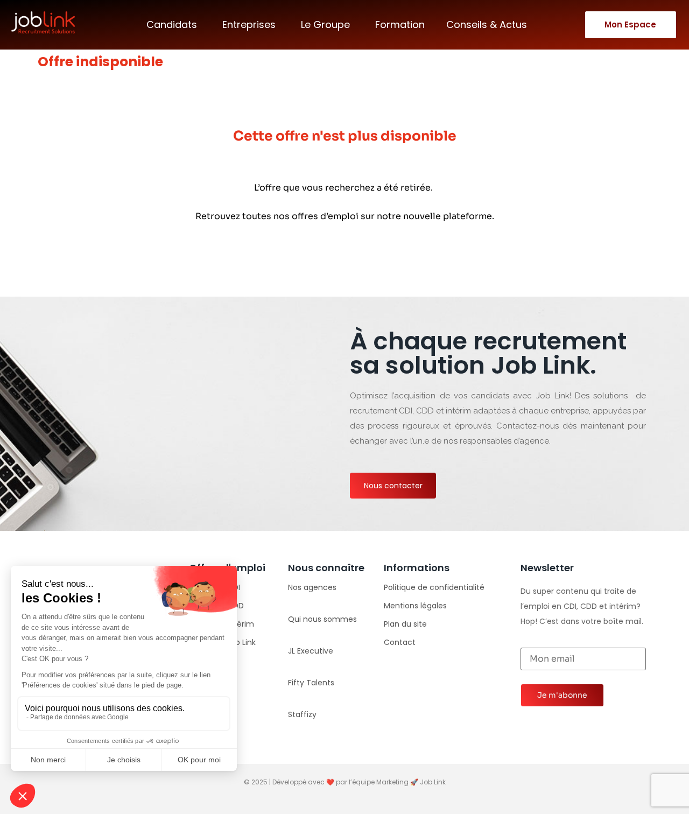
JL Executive (310, 650)
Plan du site (405, 624)
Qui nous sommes (322, 619)
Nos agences (312, 587)
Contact (400, 642)
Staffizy (302, 714)
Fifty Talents (311, 682)
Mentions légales (415, 605)
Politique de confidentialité (434, 587)
